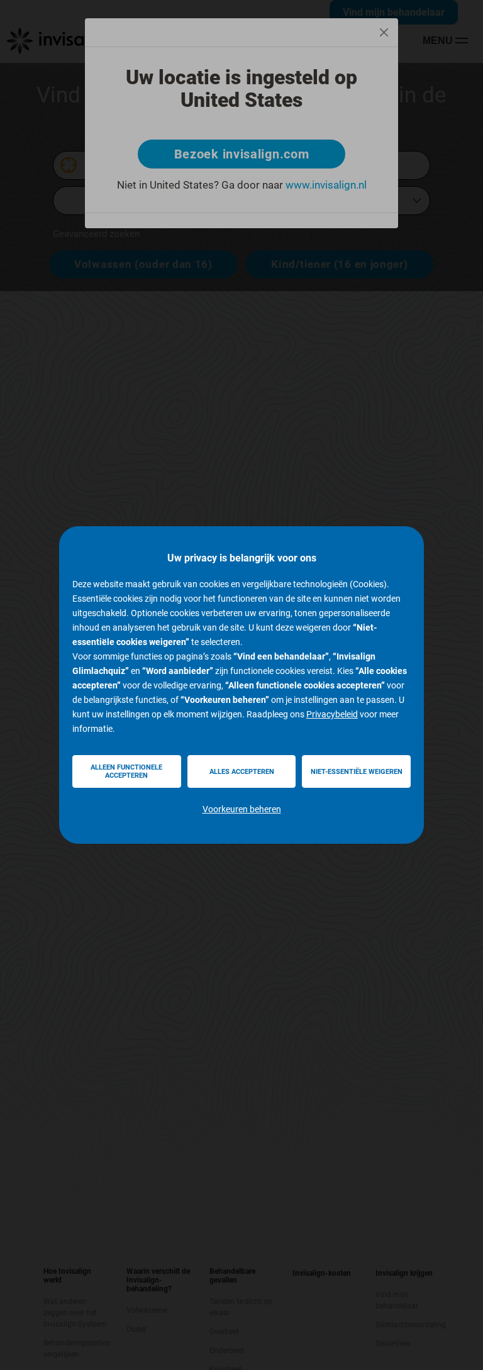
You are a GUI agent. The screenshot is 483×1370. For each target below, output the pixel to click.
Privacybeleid (332, 714)
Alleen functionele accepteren (126, 771)
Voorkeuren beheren (242, 809)
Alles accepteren (241, 772)
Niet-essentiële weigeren (356, 772)
